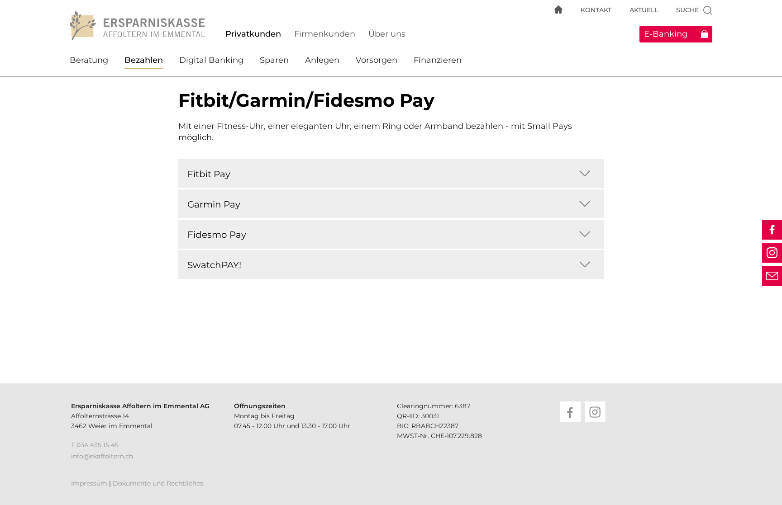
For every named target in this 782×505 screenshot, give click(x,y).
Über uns (386, 34)
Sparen (274, 60)
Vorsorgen (376, 60)
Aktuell (643, 10)
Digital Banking (211, 60)
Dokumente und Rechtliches (158, 483)
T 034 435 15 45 (95, 445)
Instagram (772, 253)
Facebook (772, 230)
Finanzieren (438, 60)
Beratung (89, 60)
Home (558, 9)
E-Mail (772, 276)
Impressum (89, 483)
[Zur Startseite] (140, 25)
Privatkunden (253, 34)
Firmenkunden (324, 34)
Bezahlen (143, 60)
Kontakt (596, 10)
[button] (584, 173)
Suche (687, 10)
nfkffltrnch (103, 456)
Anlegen (322, 60)
